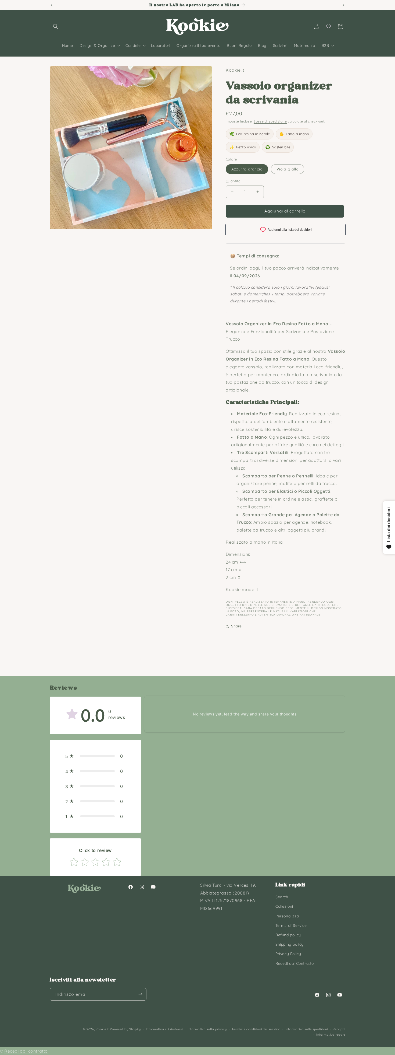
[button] (56, 26)
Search (281, 897)
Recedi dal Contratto (294, 963)
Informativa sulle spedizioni (306, 1029)
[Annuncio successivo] (343, 5)
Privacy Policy (288, 953)
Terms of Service (291, 925)
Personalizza (287, 916)
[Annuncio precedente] (52, 5)
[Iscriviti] (140, 994)
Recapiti (339, 1029)
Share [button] (236, 626)
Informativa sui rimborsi (164, 1029)
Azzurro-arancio (247, 169)
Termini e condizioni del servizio (256, 1029)
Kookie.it (102, 1029)
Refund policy (288, 934)
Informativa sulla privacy (207, 1029)
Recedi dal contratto (26, 1051)
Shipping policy (289, 944)
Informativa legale (330, 1034)
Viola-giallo (287, 169)
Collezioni (284, 906)
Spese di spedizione (270, 121)
